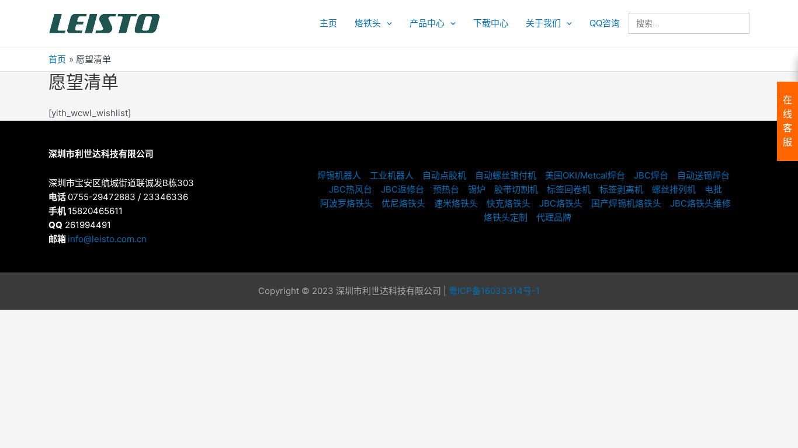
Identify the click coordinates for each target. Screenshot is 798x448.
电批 (713, 189)
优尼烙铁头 (403, 203)
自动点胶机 (444, 175)
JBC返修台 (402, 189)
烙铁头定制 (506, 217)
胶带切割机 (516, 189)
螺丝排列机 (674, 189)
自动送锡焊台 (703, 175)
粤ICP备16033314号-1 (494, 290)
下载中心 (490, 23)
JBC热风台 (350, 189)
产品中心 (427, 23)
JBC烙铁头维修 (700, 203)
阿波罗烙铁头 (346, 203)
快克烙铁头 (508, 203)
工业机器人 (392, 175)
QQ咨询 (604, 23)
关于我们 (543, 23)
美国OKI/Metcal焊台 (585, 175)
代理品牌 (553, 217)
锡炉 (476, 189)
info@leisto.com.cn (107, 238)
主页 (328, 23)
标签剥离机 (621, 189)
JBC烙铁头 (560, 203)
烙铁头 (368, 23)
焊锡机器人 (339, 175)
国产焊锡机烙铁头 (626, 203)
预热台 (446, 189)
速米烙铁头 (456, 203)
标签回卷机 (569, 189)
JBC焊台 (651, 175)
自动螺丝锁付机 (505, 175)
